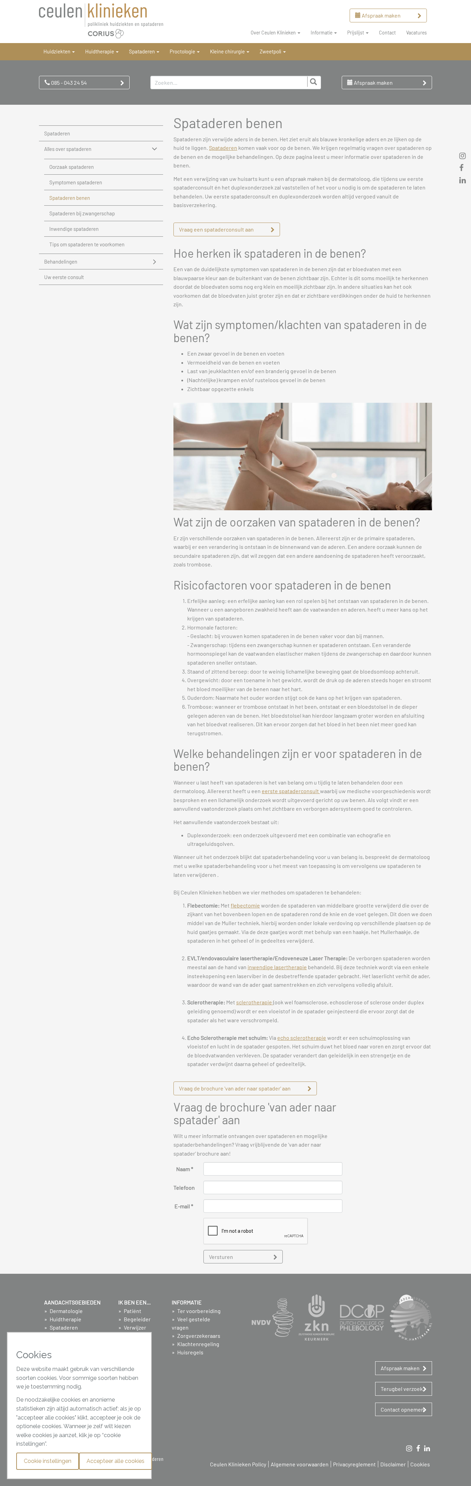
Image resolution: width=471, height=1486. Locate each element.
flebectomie (245, 905)
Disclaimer (393, 1464)
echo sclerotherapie (301, 1037)
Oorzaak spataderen (71, 167)
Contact (387, 32)
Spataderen (57, 133)
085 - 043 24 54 (68, 82)
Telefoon (184, 1187)
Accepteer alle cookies (115, 1461)
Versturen (221, 1256)
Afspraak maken (381, 15)
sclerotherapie (254, 1002)
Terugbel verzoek (402, 1388)
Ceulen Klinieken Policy (238, 1464)
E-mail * (183, 1206)
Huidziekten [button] (57, 51)
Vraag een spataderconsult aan (216, 229)
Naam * (184, 1169)
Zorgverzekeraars (198, 1335)
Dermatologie (66, 1311)
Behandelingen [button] (60, 261)
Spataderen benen (69, 198)
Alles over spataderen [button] (67, 149)
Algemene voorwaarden (300, 1464)
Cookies (420, 1464)
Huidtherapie (65, 1319)
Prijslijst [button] (356, 32)
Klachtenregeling (197, 1344)
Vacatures (416, 32)
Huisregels (189, 1352)
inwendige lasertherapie (277, 967)
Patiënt (132, 1311)
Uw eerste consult (64, 277)
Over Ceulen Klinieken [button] (274, 32)
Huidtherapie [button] (100, 51)
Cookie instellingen (47, 1461)
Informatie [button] (322, 32)
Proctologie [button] (183, 51)
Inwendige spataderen (74, 229)
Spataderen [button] (142, 51)
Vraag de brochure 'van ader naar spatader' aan (235, 1088)
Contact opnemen (402, 1409)
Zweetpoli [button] (271, 51)
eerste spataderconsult (291, 791)
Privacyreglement (354, 1464)
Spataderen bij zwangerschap (82, 213)
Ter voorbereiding (198, 1311)
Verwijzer (134, 1327)
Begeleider (137, 1319)
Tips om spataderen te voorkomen (86, 244)
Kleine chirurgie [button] (228, 51)
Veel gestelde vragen (191, 1323)
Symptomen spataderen (75, 182)
